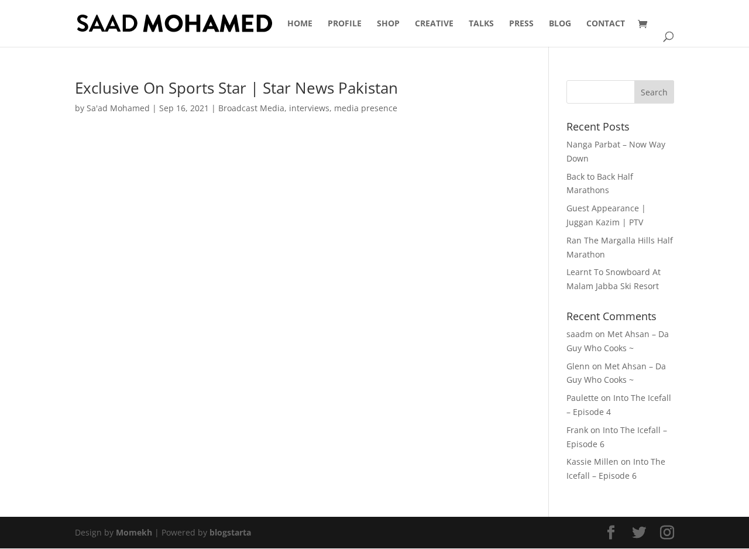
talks (481, 24)
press (521, 24)
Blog (560, 24)
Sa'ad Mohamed (118, 108)
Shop (388, 24)
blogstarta (230, 532)
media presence (365, 108)
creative (434, 24)
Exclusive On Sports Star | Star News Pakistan (236, 87)
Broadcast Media (251, 108)
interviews (309, 108)
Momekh (134, 532)
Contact (605, 24)
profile (345, 24)
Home (299, 24)
